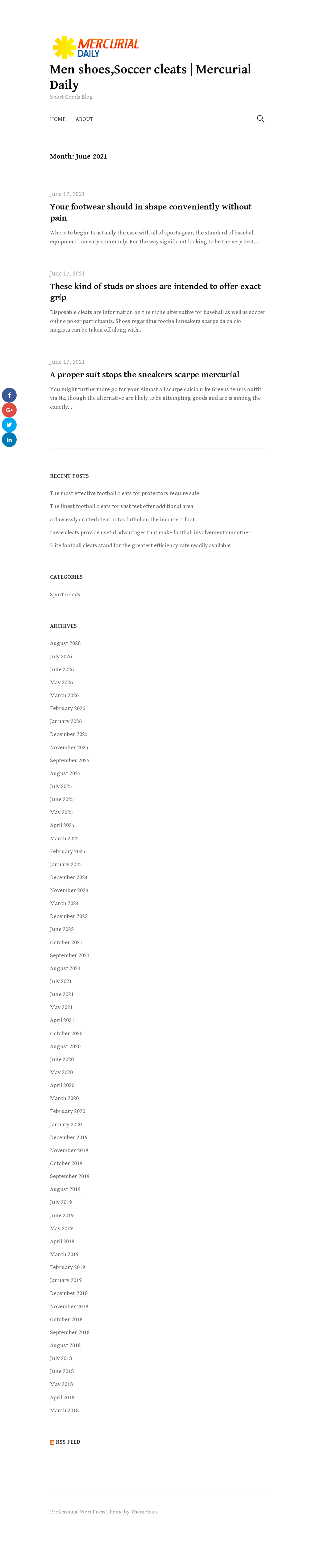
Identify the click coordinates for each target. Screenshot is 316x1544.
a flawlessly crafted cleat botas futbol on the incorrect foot (122, 519)
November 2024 (69, 890)
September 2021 (69, 955)
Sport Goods (65, 594)
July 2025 (61, 786)
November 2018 (69, 1306)
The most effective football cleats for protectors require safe (124, 493)
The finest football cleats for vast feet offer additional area (121, 506)
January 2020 (66, 1124)
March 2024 (64, 903)
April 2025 (62, 825)
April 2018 (62, 1397)
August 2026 (65, 643)
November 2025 (69, 747)
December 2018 (69, 1293)
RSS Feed (68, 1441)
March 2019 (64, 1254)
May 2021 (61, 1007)
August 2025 (65, 773)
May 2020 (61, 1072)
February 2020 (67, 1111)
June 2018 (62, 1371)
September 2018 (69, 1332)
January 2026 (66, 721)
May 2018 (61, 1384)
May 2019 (61, 1228)
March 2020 (64, 1098)
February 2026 (67, 708)
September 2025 (69, 760)
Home (58, 119)
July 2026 (61, 656)
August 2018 (65, 1345)
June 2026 (62, 669)
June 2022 (62, 929)
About (84, 119)
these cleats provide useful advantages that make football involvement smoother (150, 532)
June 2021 (62, 994)
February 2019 (67, 1267)
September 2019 (69, 1176)
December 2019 (69, 1137)
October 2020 (66, 1033)
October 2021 (66, 942)
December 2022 (69, 916)
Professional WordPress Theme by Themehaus (104, 1512)
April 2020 (62, 1085)
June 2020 (62, 1059)
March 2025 (64, 838)
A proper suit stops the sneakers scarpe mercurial (144, 375)
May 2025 (61, 812)
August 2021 (65, 968)
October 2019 (66, 1163)
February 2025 (67, 851)
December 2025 (69, 734)
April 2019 (62, 1241)
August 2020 (65, 1046)
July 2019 (61, 1202)
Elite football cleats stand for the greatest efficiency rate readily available (140, 545)
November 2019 (69, 1150)
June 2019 (62, 1215)
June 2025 (62, 799)
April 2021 (62, 1020)
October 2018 (66, 1319)
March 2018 (64, 1410)
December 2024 (69, 877)
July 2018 (61, 1358)
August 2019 (65, 1189)
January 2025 (66, 864)
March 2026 (64, 695)
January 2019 (66, 1280)
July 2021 (61, 981)
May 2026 (61, 682)
